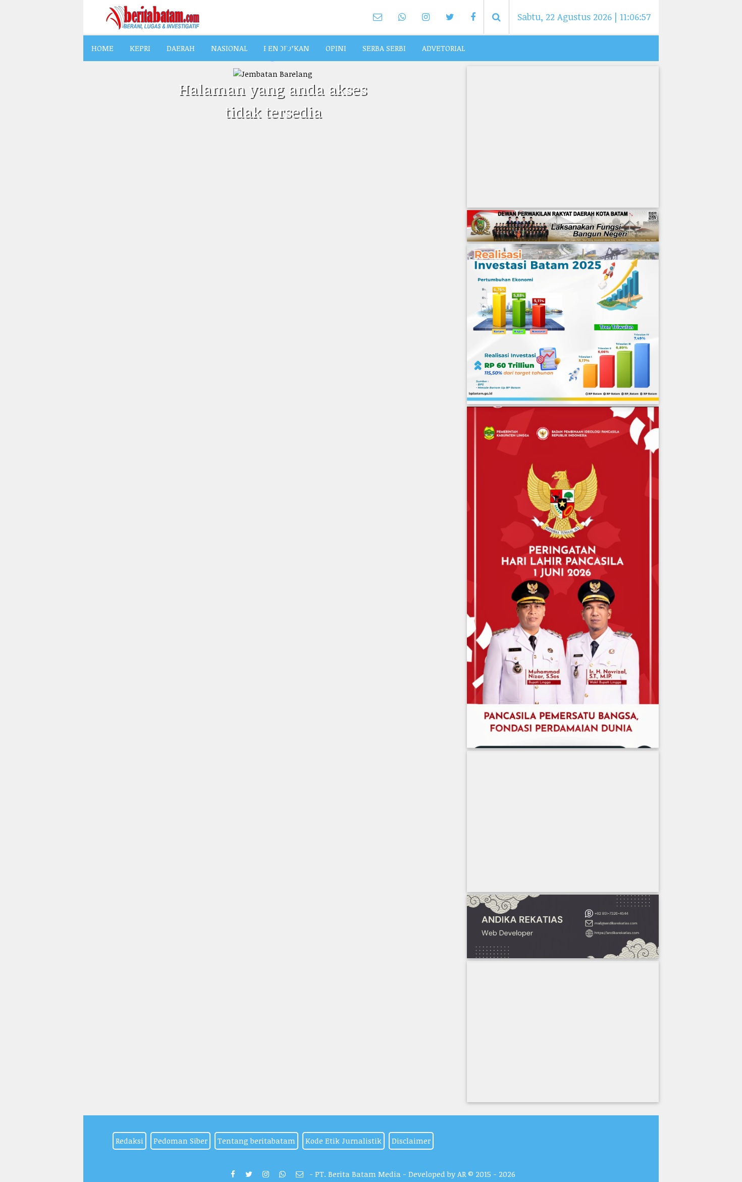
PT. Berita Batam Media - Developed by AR (390, 1174)
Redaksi (129, 1141)
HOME (102, 48)
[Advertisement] (563, 137)
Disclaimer (411, 1141)
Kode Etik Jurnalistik (343, 1141)
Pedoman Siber (180, 1141)
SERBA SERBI (384, 48)
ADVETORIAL (443, 48)
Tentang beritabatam (256, 1141)
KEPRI (140, 48)
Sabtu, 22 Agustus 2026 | (584, 17)
